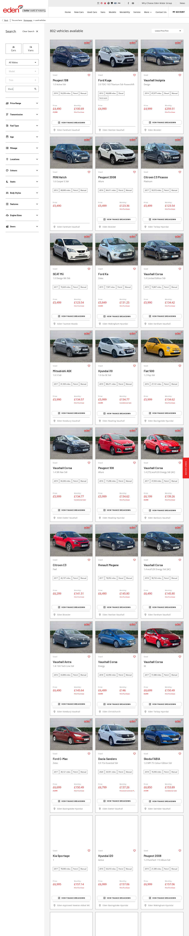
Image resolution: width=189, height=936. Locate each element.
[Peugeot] (112, 3)
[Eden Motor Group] (24, 9)
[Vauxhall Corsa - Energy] (116, 637)
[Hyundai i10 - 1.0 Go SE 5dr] (116, 346)
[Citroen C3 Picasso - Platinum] (162, 153)
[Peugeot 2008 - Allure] (116, 153)
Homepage (28, 20)
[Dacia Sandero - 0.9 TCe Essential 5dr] (116, 734)
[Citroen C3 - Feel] (71, 540)
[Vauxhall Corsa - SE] (162, 637)
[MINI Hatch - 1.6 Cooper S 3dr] (71, 153)
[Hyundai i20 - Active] (116, 831)
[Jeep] (119, 3)
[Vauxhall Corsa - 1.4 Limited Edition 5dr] (162, 249)
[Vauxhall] (105, 3)
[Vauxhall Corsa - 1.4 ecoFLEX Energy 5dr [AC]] (162, 540)
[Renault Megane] (116, 540)
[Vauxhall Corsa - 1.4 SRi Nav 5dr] (71, 443)
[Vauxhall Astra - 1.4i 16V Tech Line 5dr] (71, 637)
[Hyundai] (115, 3)
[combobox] (22, 62)
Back (6, 20)
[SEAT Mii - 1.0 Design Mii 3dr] (71, 249)
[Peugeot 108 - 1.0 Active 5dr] (71, 56)
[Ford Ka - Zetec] (116, 249)
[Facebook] (128, 3)
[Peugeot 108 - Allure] (116, 443)
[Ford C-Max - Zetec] (71, 734)
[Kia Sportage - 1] (71, 831)
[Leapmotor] (108, 3)
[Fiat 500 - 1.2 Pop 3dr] (162, 346)
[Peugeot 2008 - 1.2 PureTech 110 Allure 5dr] (162, 831)
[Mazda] (98, 3)
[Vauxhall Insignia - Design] (162, 56)
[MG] (101, 3)
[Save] (89, 75)
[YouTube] (133, 3)
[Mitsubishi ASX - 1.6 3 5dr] (71, 346)
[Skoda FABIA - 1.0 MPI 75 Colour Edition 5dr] (162, 734)
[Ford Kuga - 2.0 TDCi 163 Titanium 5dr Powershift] (116, 56)
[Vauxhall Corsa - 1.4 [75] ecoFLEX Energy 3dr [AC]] (162, 443)
